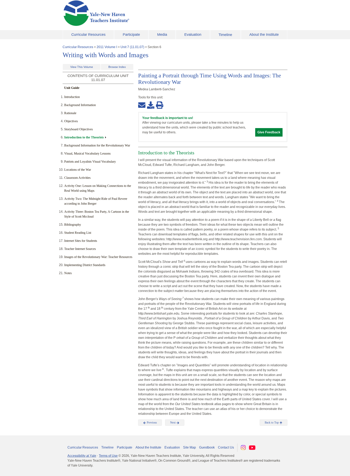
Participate (131, 35)
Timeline (225, 35)
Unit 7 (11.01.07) (132, 47)
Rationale (70, 113)
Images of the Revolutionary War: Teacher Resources (98, 257)
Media (162, 35)
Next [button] (173, 422)
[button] (327, 469)
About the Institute (264, 35)
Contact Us (226, 447)
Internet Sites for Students (80, 240)
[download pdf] (150, 104)
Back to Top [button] (272, 422)
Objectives (71, 121)
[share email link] (141, 104)
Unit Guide (71, 88)
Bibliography (72, 224)
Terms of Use (108, 455)
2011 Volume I (107, 47)
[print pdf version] (159, 104)
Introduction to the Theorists (84, 137)
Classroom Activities (77, 177)
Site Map (189, 447)
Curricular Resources (88, 35)
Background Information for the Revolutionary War (97, 145)
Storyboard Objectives (78, 129)
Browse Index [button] (117, 66)
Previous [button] (151, 422)
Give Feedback (268, 132)
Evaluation (192, 35)
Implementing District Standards (84, 265)
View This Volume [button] (81, 66)
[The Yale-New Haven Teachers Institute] (136, 13)
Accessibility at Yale (81, 455)
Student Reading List (77, 232)
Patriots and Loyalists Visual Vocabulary (90, 161)
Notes (68, 273)
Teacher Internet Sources (80, 249)
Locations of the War (77, 169)
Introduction (72, 97)
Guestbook (207, 447)
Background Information (80, 105)
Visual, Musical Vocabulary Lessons (87, 153)
